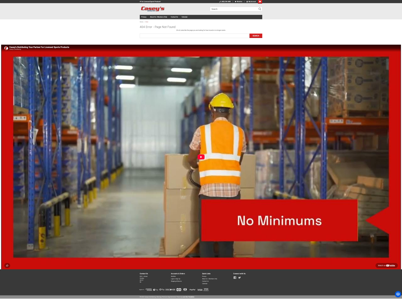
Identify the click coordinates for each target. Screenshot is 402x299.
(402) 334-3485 (226, 1)
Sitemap (159, 297)
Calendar (185, 17)
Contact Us (174, 17)
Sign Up (178, 279)
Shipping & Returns (176, 281)
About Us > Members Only (158, 17)
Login (172, 279)
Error (147, 22)
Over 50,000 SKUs (145, 1)
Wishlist (239, 1)
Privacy (143, 17)
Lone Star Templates (188, 297)
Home (141, 22)
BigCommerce (172, 297)
